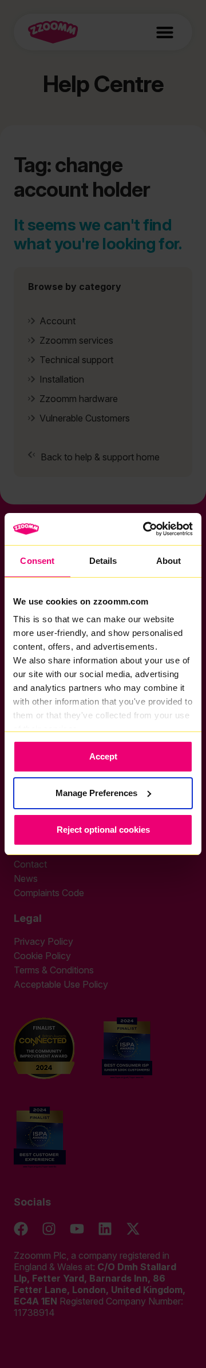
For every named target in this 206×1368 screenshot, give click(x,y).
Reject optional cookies (103, 829)
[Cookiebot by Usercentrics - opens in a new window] (145, 529)
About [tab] (168, 561)
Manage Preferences (96, 793)
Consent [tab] (37, 561)
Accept (103, 756)
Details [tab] (103, 561)
